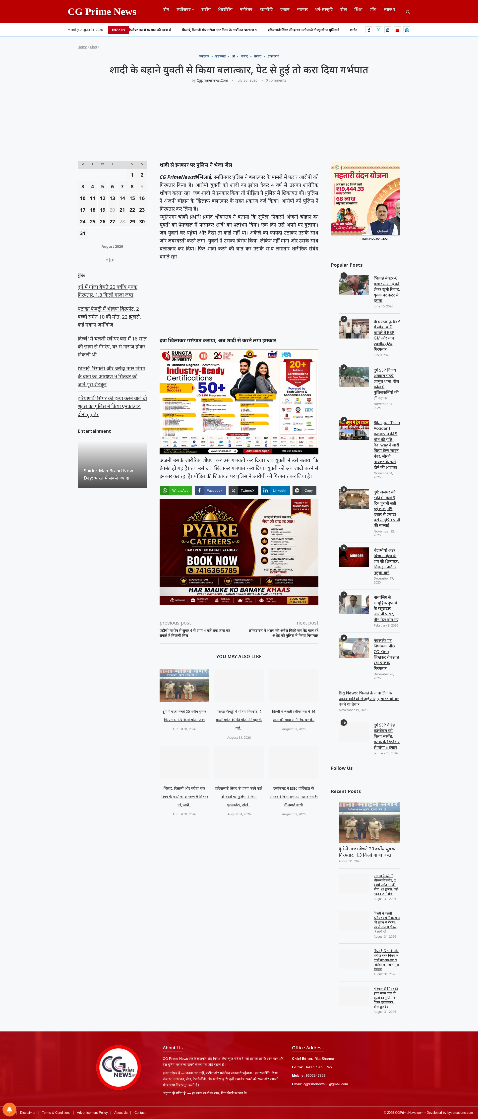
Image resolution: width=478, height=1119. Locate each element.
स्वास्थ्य (389, 10)
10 (82, 198)
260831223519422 (374, 239)
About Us (121, 1113)
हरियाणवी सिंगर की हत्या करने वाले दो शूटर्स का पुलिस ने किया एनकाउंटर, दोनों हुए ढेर (386, 997)
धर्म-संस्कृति (324, 10)
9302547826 (316, 1075)
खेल (343, 10)
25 (92, 221)
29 (132, 221)
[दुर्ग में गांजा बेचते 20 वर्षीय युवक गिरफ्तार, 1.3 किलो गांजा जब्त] (184, 685)
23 (142, 209)
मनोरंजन (246, 10)
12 (102, 198)
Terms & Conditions (56, 1113)
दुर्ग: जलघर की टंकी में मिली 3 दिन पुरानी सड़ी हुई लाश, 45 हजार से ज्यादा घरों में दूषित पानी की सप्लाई (387, 508)
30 (142, 221)
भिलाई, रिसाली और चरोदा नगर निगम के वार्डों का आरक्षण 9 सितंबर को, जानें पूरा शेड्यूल (386, 960)
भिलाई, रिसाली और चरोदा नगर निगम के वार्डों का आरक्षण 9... (170, 30)
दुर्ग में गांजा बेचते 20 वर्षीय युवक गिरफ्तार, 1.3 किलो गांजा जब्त (367, 852)
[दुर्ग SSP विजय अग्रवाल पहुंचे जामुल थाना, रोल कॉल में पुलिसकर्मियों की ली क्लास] (354, 377)
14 (122, 198)
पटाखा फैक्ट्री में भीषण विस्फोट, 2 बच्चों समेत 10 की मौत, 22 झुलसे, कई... (239, 719)
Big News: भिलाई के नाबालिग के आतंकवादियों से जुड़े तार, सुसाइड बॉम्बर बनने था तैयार (369, 698)
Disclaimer (27, 1113)
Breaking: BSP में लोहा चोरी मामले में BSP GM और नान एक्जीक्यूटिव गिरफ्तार (387, 335)
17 (82, 209)
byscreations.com (460, 1113)
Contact (140, 1113)
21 (122, 209)
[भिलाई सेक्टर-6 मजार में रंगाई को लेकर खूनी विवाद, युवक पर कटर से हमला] (354, 285)
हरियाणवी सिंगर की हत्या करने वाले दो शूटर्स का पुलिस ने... (255, 30)
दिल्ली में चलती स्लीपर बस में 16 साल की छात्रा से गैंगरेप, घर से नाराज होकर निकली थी (387, 922)
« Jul (110, 259)
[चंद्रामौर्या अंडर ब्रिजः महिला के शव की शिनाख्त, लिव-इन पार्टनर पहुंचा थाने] (354, 557)
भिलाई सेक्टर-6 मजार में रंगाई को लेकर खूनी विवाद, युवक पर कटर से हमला (387, 289)
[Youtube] (397, 29)
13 (112, 198)
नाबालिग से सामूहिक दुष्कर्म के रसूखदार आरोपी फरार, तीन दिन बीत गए (386, 608)
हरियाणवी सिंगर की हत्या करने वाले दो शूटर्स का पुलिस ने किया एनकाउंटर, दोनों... (238, 796)
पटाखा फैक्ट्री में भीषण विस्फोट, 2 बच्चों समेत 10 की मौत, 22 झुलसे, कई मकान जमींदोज (386, 885)
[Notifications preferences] (9, 1110)
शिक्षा (358, 10)
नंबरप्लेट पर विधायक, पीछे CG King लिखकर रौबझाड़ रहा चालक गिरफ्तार (386, 654)
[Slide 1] (365, 234)
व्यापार (302, 10)
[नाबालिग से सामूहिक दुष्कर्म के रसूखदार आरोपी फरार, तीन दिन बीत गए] (354, 604)
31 (82, 233)
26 (102, 221)
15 (132, 198)
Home (82, 47)
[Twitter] (378, 29)
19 (102, 209)
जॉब (373, 10)
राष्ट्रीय (206, 10)
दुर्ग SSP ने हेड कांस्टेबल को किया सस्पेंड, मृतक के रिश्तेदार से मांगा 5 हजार (387, 736)
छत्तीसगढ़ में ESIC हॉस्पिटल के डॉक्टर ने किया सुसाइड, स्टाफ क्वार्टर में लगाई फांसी (294, 796)
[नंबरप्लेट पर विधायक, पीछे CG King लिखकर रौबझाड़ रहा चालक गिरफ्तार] (354, 648)
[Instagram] (387, 29)
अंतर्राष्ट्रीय (225, 10)
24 (82, 221)
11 (92, 198)
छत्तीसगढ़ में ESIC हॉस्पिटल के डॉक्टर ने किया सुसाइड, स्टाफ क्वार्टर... (343, 30)
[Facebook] (368, 29)
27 (112, 221)
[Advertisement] (227, 124)
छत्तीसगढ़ (184, 10)
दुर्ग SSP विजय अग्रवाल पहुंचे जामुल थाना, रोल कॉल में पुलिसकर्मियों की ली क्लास (386, 384)
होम (166, 10)
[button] (82, 464)
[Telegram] (406, 29)
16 (142, 198)
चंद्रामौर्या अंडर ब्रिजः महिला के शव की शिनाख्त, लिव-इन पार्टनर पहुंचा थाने (386, 561)
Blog (93, 47)
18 (92, 209)
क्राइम (285, 10)
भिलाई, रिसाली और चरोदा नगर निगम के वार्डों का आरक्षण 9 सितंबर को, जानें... (184, 796)
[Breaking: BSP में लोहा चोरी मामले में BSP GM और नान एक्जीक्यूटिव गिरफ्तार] (354, 329)
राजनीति (266, 10)
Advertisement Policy (92, 1113)
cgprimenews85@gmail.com (325, 1084)
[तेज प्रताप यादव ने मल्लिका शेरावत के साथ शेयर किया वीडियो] (112, 465)
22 (132, 209)
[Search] (407, 12)
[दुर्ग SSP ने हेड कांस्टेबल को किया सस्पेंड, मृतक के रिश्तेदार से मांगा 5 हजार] (354, 732)
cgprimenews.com (212, 80)
